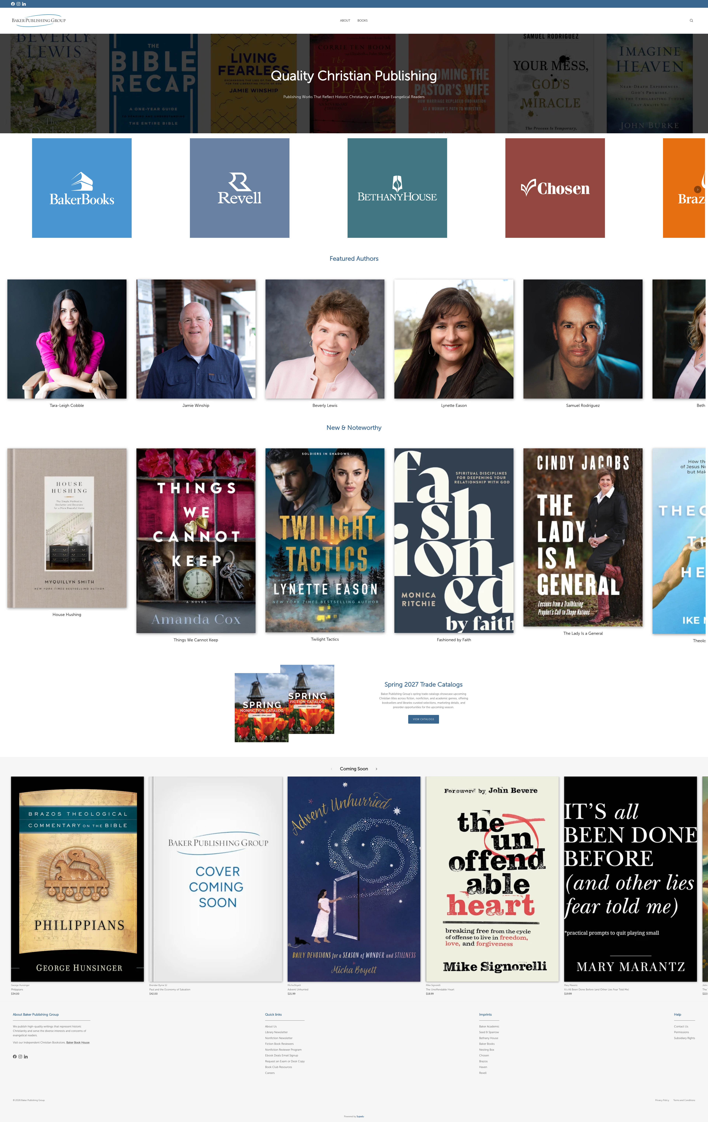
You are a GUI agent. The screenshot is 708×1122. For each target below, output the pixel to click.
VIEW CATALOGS (423, 719)
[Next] (697, 189)
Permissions (681, 1032)
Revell (483, 1073)
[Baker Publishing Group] (38, 20)
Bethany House (488, 1038)
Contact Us (681, 1026)
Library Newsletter (276, 1032)
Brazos (483, 1061)
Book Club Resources (278, 1067)
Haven (483, 1067)
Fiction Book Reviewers (279, 1043)
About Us (271, 1026)
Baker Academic (489, 1026)
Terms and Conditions (684, 1100)
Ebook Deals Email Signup (281, 1055)
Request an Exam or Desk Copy (285, 1061)
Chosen (484, 1055)
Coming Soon (354, 768)
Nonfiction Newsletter (278, 1038)
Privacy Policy (662, 1100)
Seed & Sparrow (489, 1032)
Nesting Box (486, 1049)
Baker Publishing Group (33, 1100)
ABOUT (345, 20)
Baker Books (487, 1043)
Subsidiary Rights (684, 1038)
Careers (270, 1073)
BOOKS (363, 20)
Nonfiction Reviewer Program (283, 1049)
